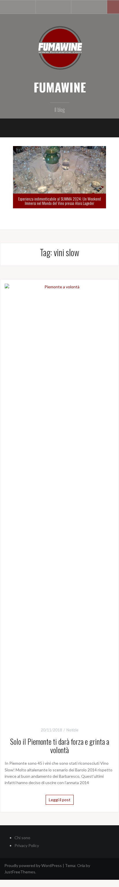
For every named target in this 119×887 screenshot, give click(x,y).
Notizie (72, 730)
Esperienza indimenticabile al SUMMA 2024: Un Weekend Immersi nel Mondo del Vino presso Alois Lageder (59, 201)
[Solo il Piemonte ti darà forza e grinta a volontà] (59, 500)
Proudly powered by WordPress (33, 865)
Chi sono (22, 837)
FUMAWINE (60, 87)
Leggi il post (59, 799)
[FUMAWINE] (59, 47)
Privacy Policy (26, 845)
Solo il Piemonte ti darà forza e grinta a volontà (59, 745)
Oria (81, 865)
